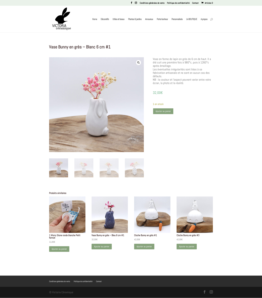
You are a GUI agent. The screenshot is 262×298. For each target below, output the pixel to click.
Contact (195, 3)
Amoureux (149, 19)
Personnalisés (177, 19)
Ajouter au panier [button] (59, 248)
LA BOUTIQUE (191, 19)
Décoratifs (105, 19)
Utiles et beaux (118, 19)
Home (94, 19)
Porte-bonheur (162, 19)
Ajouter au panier (163, 111)
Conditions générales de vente (152, 3)
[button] (138, 62)
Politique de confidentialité (178, 3)
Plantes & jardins (135, 19)
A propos (204, 19)
